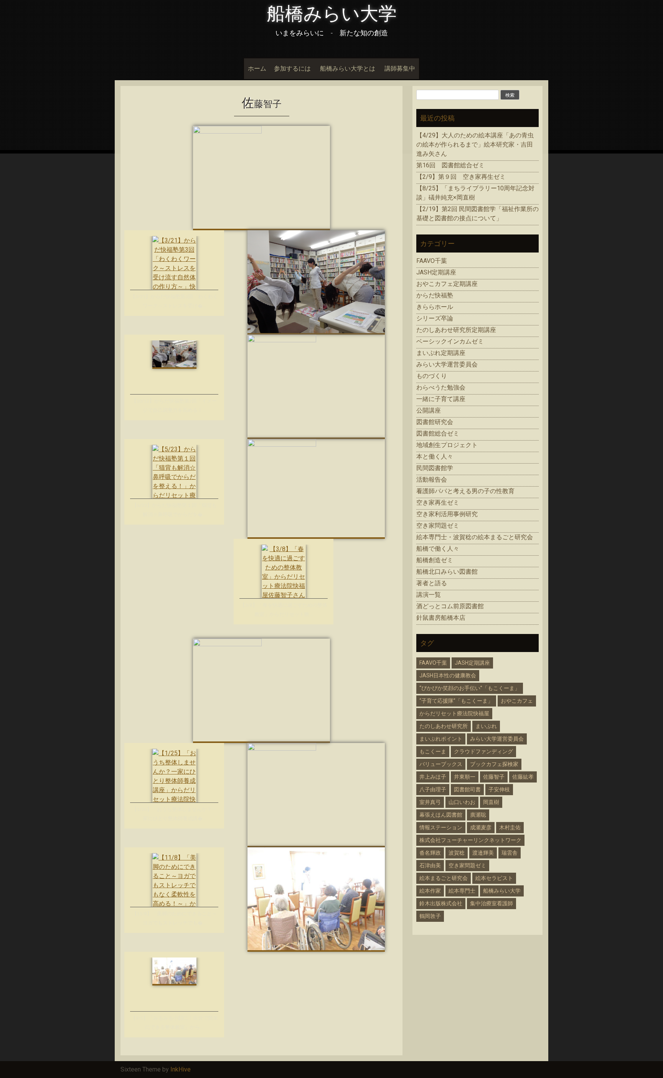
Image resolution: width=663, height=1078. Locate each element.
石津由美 (430, 865)
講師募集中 (399, 68)
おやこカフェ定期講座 (447, 283)
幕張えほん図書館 (440, 815)
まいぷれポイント (440, 739)
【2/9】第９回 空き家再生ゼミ (461, 176)
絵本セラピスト (494, 878)
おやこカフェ (517, 701)
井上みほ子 (432, 777)
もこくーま (432, 751)
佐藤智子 (494, 777)
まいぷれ (486, 726)
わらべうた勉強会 (440, 387)
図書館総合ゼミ (437, 433)
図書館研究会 (434, 422)
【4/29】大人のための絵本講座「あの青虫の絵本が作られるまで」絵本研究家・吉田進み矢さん (475, 144)
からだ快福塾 (434, 295)
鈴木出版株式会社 (440, 903)
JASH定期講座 (436, 272)
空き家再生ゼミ (437, 502)
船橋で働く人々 (437, 548)
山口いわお (462, 802)
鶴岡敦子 (430, 916)
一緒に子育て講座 (440, 399)
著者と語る (431, 583)
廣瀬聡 (478, 815)
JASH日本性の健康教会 (447, 675)
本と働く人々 (434, 456)
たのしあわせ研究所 (443, 726)
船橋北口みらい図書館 (447, 571)
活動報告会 (431, 479)
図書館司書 (467, 789)
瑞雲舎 (509, 853)
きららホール (434, 306)
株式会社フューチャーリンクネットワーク (470, 840)
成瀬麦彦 (480, 827)
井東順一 (464, 777)
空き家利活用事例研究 (447, 514)
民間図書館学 (434, 468)
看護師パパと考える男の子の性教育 (465, 491)
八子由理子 (432, 789)
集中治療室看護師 (491, 903)
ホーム (257, 68)
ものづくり (431, 376)
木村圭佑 (510, 827)
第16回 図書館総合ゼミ (450, 165)
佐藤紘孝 (523, 777)
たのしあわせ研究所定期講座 (456, 329)
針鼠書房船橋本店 (440, 617)
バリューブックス (440, 764)
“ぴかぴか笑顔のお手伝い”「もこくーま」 (469, 688)
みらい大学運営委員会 (447, 364)
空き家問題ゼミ (437, 525)
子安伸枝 (499, 789)
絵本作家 (430, 891)
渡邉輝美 (483, 853)
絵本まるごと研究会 (443, 878)
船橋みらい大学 (332, 14)
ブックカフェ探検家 (494, 764)
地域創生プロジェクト (447, 445)
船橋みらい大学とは (347, 68)
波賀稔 (457, 853)
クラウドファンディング (483, 751)
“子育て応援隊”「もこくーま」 (456, 701)
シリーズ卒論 (434, 318)
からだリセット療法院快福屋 (454, 713)
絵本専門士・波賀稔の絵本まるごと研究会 (474, 537)
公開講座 (428, 410)
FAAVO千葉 (431, 260)
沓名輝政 (430, 853)
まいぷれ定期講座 (440, 353)
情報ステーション (440, 827)
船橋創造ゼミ (434, 560)
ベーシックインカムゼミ (450, 341)
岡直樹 (491, 802)
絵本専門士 (462, 891)
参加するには (292, 68)
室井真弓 (430, 802)
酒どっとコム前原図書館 (450, 606)
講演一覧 (428, 594)
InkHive (180, 1069)
